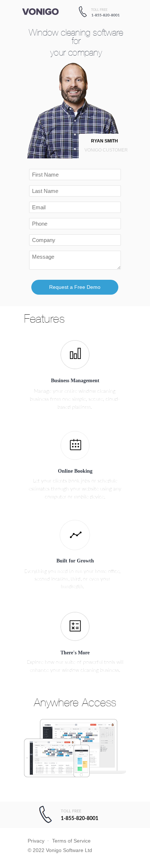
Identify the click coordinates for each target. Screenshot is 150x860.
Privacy (36, 841)
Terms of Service (71, 841)
